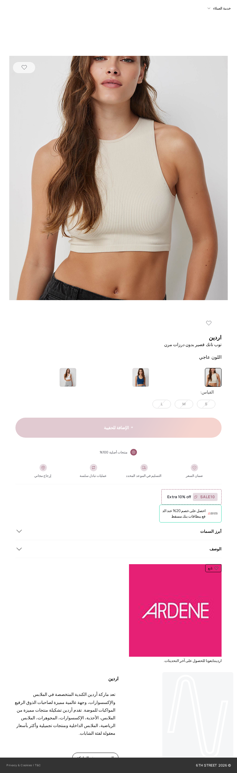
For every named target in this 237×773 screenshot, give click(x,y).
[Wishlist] (24, 67)
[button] (118, 178)
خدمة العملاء (222, 8)
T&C (38, 765)
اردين (215, 337)
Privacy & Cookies (19, 765)
